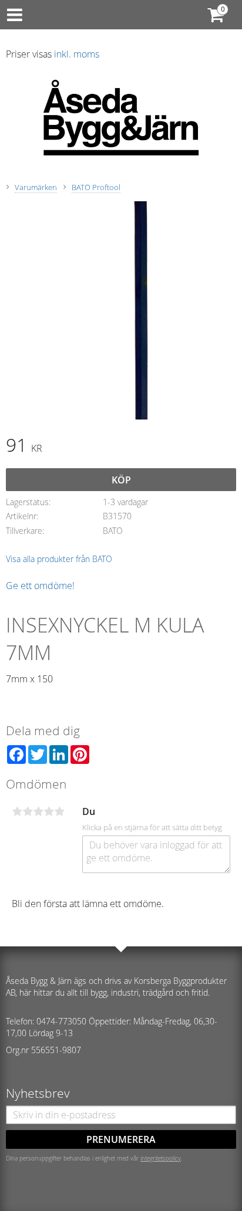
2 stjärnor (27, 811)
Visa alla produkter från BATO (59, 558)
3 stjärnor (38, 811)
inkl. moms (76, 54)
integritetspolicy (160, 1158)
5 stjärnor (59, 811)
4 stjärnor (48, 811)
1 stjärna (17, 811)
